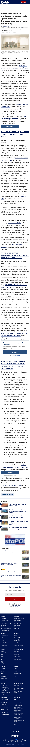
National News (4, 620)
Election (15, 635)
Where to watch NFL (18, 701)
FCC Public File (4, 712)
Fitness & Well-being (18, 673)
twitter (16, 731)
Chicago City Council (18, 645)
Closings (16, 621)
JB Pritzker (16, 642)
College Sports (4, 662)
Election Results (17, 637)
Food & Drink (17, 656)
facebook (11, 731)
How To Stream (4, 699)
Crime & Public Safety (6, 623)
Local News (3, 618)
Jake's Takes (16, 651)
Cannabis (16, 671)
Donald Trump (17, 640)
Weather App (17, 625)
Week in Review (4, 687)
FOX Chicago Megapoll (6, 628)
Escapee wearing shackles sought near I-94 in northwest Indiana (10, 571)
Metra (2, 640)
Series (3, 683)
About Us (4, 697)
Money (3, 666)
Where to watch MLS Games (18, 723)
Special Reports (4, 626)
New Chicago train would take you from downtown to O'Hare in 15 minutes (18, 511)
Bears (2, 651)
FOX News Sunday (5, 630)
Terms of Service (16, 606)
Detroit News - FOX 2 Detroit (19, 689)
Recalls (15, 676)
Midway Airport (4, 644)
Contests (3, 706)
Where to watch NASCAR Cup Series (18, 708)
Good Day (3, 625)
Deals (2, 671)
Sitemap (3, 716)
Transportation (4, 635)
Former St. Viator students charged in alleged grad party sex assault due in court (19, 523)
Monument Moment (5, 692)
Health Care (16, 675)
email (19, 731)
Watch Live (23, 2)
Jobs (2, 673)
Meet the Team (4, 707)
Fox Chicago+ (17, 654)
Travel (2, 637)
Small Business (4, 678)
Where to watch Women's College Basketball (18, 717)
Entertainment (18, 649)
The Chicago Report (18, 639)
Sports (3, 649)
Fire (2, 659)
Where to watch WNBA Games (19, 721)
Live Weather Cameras (19, 618)
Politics (16, 634)
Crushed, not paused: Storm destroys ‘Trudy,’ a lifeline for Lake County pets (11, 564)
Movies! (15, 658)
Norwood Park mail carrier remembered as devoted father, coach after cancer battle (10, 557)
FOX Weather (17, 628)
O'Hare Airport (4, 642)
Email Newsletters (5, 702)
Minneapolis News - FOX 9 (18, 692)
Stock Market (4, 680)
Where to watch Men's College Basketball (19, 713)
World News (4, 621)
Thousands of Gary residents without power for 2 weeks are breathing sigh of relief (11, 551)
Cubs (2, 656)
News (3, 616)
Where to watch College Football (17, 703)
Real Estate (3, 676)
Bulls (2, 654)
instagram (14, 731)
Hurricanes (16, 626)
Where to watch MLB (19, 705)
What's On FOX (17, 653)
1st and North (4, 685)
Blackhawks (3, 653)
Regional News (18, 683)
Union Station (4, 645)
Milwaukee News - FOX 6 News (19, 686)
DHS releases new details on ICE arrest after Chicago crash (11, 576)
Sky (2, 661)
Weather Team (17, 623)
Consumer (3, 670)
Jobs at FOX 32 (4, 709)
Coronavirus (16, 670)
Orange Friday (4, 694)
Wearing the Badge (5, 689)
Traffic (3, 634)
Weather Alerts (17, 620)
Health (16, 666)
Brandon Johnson (18, 644)
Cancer (15, 668)
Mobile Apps (4, 701)
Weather (16, 616)
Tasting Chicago (4, 690)
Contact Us (3, 704)
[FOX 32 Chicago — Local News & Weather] (5, 2)
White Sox (3, 658)
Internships (3, 711)
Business (3, 668)
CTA (2, 639)
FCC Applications (5, 714)
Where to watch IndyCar (17, 711)
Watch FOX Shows (18, 659)
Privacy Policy (16, 605)
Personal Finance (25, 27)
